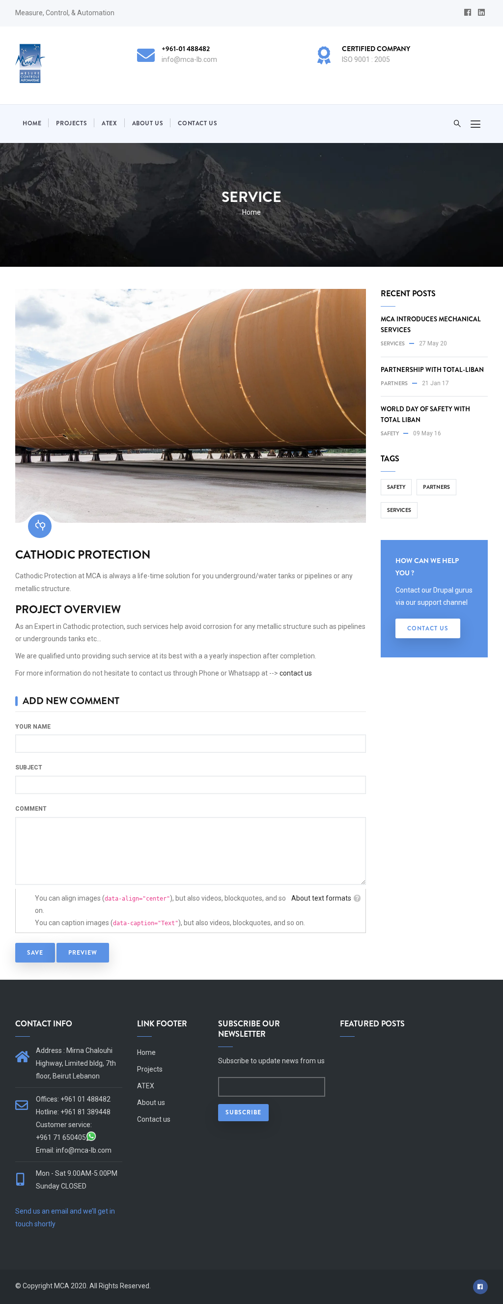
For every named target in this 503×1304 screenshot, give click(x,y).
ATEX (109, 123)
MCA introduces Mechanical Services (431, 324)
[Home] (30, 63)
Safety (390, 433)
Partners (394, 383)
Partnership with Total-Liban (432, 369)
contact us (295, 673)
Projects (71, 123)
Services (393, 343)
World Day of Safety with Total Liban (425, 414)
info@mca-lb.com (84, 1150)
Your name (33, 726)
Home (32, 123)
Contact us (197, 123)
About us (148, 123)
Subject (28, 767)
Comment (31, 808)
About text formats (321, 898)
